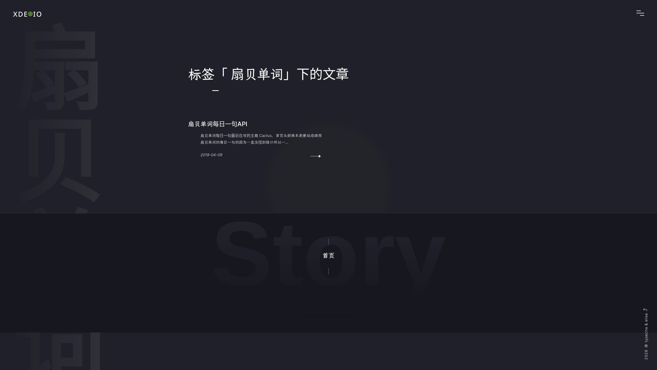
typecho (646, 334)
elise (646, 317)
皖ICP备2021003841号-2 (328, 316)
